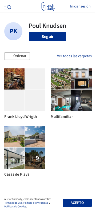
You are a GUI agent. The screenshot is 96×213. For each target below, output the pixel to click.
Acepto (77, 203)
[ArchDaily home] (48, 6)
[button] (17, 56)
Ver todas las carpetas (74, 56)
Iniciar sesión (80, 6)
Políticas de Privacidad (35, 203)
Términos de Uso (13, 203)
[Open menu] (7, 6)
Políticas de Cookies (15, 206)
